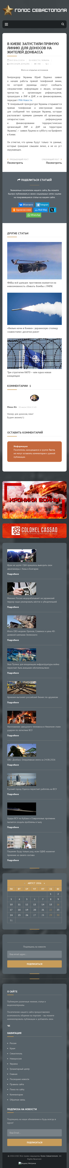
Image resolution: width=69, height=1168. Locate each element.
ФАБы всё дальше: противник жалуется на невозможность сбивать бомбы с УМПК (31, 284)
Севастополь (16, 1053)
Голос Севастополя (49, 1156)
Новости (35, 60)
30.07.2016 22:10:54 (16, 60)
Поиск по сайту (17, 1089)
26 (27, 915)
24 (11, 915)
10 (11, 904)
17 (11, 909)
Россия (13, 1043)
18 (19, 909)
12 (27, 904)
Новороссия (16, 1058)
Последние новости (19, 1079)
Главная (13, 1074)
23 (58, 909)
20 (34, 909)
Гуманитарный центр (20, 1068)
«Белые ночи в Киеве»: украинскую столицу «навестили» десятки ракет (32, 330)
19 (27, 909)
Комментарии (16, 1094)
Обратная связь (17, 1099)
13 (34, 904)
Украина (45, 60)
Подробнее (13, 574)
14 (43, 904)
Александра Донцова (19, 64)
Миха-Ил (12, 407)
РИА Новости (25, 100)
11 (19, 904)
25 (19, 915)
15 (50, 904)
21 (43, 909)
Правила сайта (17, 1084)
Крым (12, 1048)
